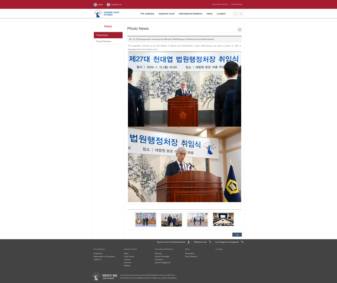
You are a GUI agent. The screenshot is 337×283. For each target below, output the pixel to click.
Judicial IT (97, 260)
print (240, 29)
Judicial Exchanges (162, 256)
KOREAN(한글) (236, 4)
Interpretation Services (220, 4)
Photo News (102, 35)
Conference (159, 260)
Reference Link (200, 242)
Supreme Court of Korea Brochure (171, 242)
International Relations (190, 13)
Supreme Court (166, 13)
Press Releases (103, 41)
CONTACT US (116, 5)
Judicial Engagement (162, 263)
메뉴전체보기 (241, 13)
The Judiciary (147, 13)
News (209, 13)
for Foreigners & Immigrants (227, 242)
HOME (100, 5)
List (237, 235)
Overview (158, 253)
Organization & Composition (104, 256)
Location (221, 13)
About (126, 253)
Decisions (128, 263)
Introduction (97, 253)
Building (127, 266)
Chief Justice (129, 256)
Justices (127, 260)
